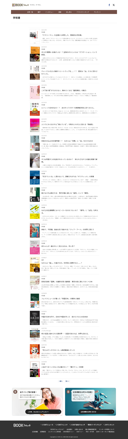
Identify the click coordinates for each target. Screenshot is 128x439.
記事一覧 (30, 12)
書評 (39, 12)
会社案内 (69, 429)
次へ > (67, 381)
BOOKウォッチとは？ (57, 429)
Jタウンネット (109, 425)
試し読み (69, 12)
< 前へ (60, 381)
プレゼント (97, 12)
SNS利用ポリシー (68, 432)
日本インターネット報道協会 (105, 432)
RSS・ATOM (90, 432)
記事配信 (43, 432)
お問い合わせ (79, 429)
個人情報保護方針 (91, 429)
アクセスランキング (82, 12)
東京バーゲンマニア (95, 425)
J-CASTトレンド (62, 425)
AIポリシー (80, 432)
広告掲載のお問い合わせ (88, 412)
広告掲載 (35, 432)
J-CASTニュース (47, 425)
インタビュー (49, 12)
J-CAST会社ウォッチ (78, 425)
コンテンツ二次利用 (54, 432)
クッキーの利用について (106, 429)
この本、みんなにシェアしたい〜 (38, 412)
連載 (59, 12)
